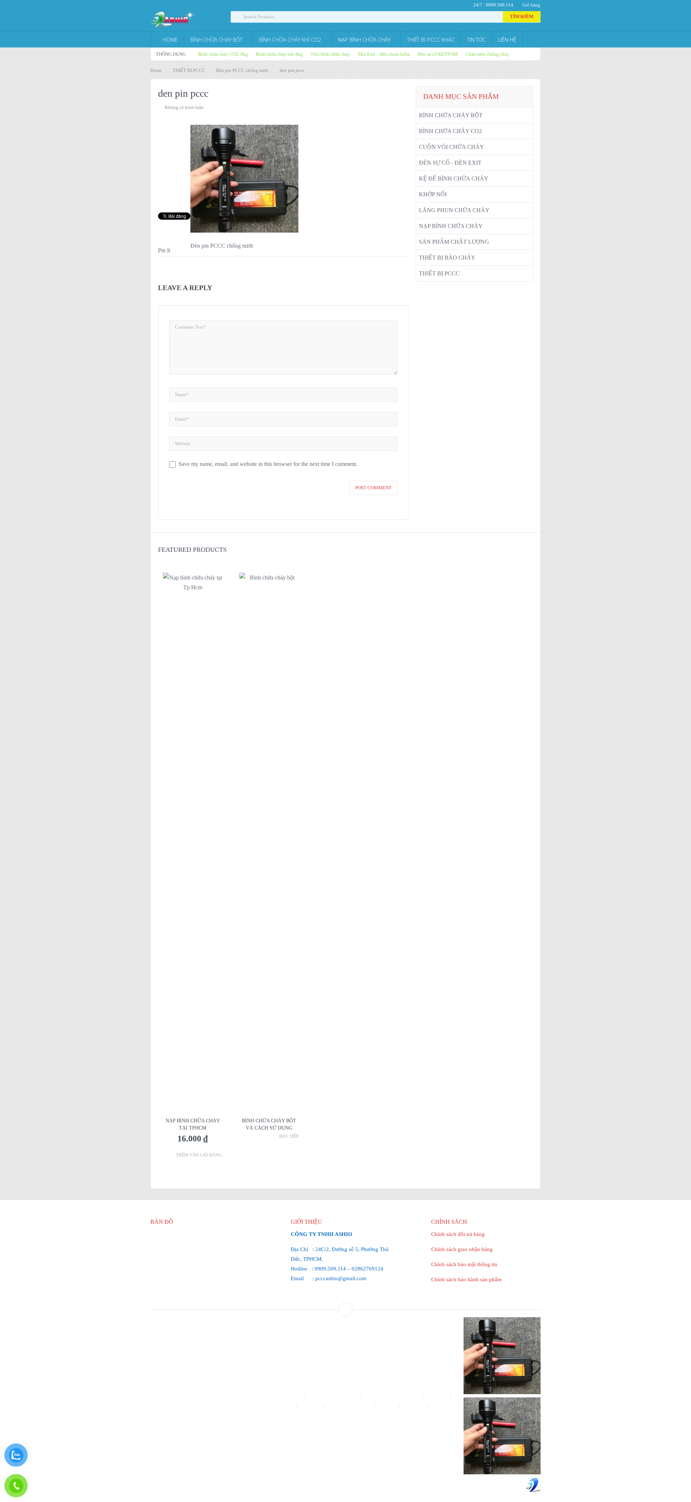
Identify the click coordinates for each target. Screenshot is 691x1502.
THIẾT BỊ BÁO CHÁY (447, 258)
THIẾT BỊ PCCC (189, 70)
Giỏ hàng (531, 5)
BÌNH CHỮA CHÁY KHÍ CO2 (290, 39)
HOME (169, 39)
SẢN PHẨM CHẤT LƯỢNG (454, 242)
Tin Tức (345, 1416)
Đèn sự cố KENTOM (438, 54)
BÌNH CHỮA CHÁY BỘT (216, 39)
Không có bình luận (184, 107)
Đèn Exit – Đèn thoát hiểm (384, 54)
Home (156, 70)
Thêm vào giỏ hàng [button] (199, 1155)
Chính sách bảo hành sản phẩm (466, 1279)
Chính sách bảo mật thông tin (464, 1264)
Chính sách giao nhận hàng (462, 1249)
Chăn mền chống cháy (487, 54)
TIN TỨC (476, 39)
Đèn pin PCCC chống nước (242, 70)
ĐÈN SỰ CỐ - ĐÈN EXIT (450, 163)
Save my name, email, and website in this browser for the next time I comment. (268, 464)
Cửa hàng (437, 1396)
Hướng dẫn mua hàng (350, 1406)
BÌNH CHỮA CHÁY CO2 (450, 131)
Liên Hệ (387, 1406)
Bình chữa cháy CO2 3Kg (223, 54)
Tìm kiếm (521, 16)
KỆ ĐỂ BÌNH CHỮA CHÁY (453, 178)
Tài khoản (414, 1406)
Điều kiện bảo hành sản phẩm (264, 1406)
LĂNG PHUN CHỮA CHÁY (454, 210)
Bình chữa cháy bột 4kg (279, 54)
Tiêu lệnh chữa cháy (330, 54)
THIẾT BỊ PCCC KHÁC (431, 39)
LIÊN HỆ (507, 39)
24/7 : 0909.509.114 (492, 5)
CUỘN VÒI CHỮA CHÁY (451, 147)
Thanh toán (444, 1406)
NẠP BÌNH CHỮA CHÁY (364, 39)
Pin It (164, 250)
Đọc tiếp (289, 1136)
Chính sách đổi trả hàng (458, 1234)
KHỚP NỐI (433, 194)
